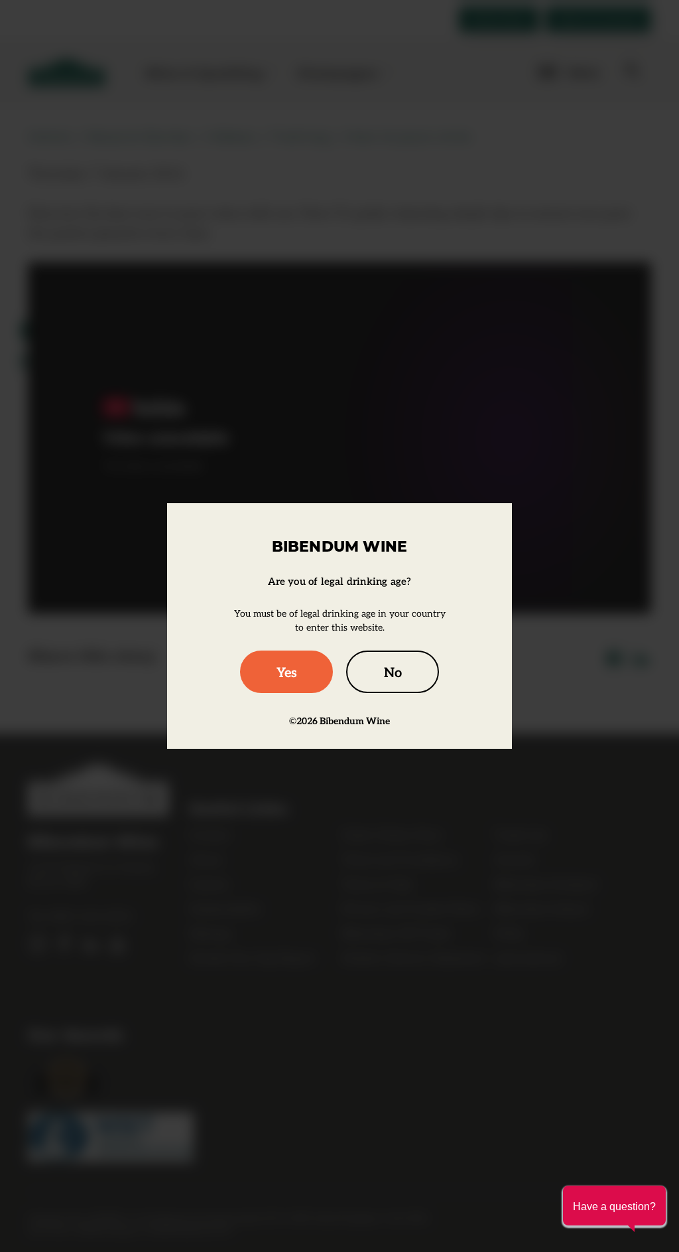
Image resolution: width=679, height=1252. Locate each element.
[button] (614, 1205)
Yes (287, 672)
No (393, 672)
